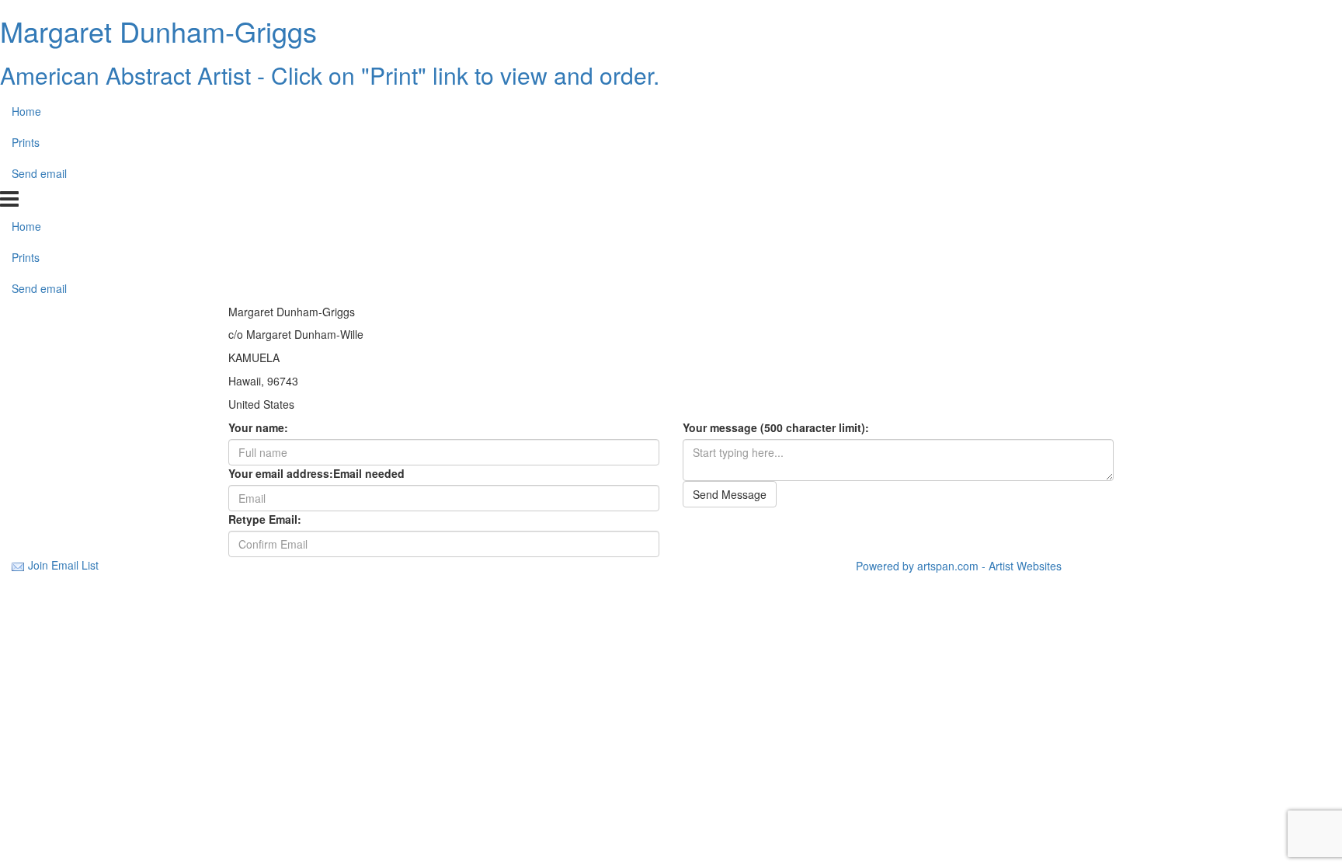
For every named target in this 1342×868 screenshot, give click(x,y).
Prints (26, 142)
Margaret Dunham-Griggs (158, 31)
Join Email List (63, 565)
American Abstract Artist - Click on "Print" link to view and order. (329, 75)
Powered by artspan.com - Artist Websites (959, 565)
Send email (39, 173)
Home (26, 111)
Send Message (730, 494)
